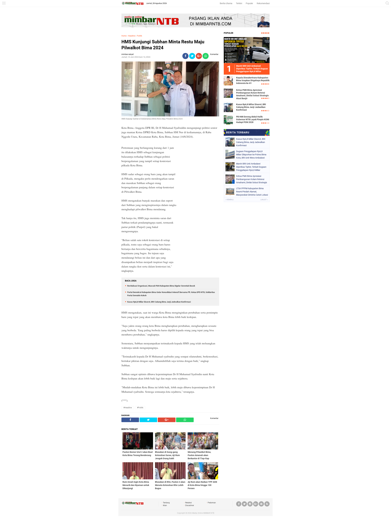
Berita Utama (226, 3)
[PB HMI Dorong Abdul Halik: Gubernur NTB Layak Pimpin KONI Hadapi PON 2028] (228, 119)
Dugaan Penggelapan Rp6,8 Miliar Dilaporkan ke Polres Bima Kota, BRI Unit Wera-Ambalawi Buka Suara (251, 154)
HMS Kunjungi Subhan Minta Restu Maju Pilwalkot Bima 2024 (162, 44)
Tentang (166, 503)
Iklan (165, 505)
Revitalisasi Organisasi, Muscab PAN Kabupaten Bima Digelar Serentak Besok (161, 286)
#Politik (140, 408)
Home (123, 36)
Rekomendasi (263, 3)
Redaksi (188, 503)
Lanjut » (264, 200)
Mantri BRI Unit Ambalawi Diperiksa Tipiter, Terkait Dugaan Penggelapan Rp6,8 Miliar (251, 166)
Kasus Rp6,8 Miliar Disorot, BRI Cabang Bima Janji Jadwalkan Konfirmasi (159, 302)
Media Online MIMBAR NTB (203, 513)
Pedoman (212, 503)
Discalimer (189, 505)
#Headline (127, 408)
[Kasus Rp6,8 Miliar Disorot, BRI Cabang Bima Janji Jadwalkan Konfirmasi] (228, 107)
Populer (249, 3)
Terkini (239, 3)
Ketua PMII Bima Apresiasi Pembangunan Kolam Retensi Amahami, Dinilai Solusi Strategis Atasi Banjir (252, 94)
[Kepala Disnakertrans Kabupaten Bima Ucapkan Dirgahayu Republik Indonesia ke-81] (228, 80)
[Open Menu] (4, 3)
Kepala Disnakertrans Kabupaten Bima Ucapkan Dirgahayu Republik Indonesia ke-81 (252, 80)
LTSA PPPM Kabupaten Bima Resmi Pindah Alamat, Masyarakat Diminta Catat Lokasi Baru (252, 191)
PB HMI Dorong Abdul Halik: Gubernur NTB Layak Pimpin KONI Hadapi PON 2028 (252, 119)
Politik (139, 36)
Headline (131, 36)
